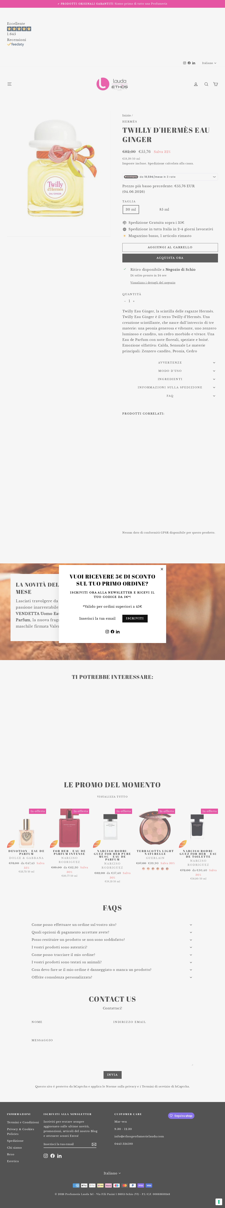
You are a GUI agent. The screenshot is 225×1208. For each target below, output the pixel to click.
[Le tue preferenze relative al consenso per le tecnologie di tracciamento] (219, 1202)
